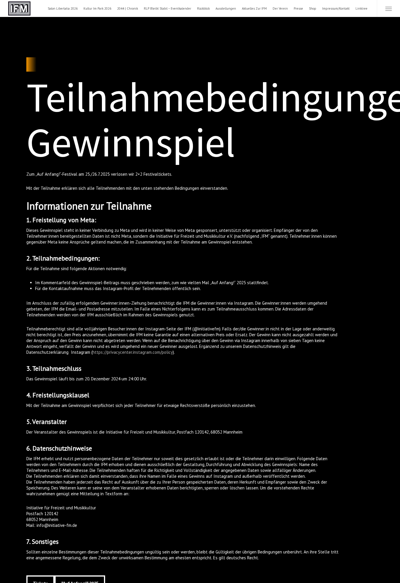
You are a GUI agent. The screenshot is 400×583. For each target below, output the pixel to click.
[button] (388, 8)
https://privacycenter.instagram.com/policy (133, 352)
